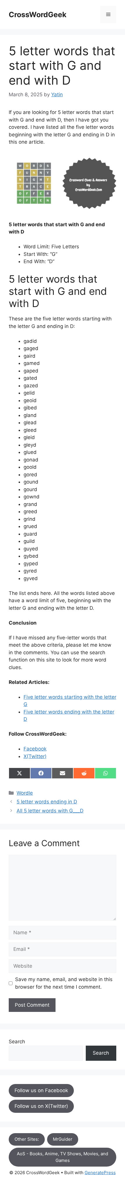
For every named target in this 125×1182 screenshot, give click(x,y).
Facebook (35, 749)
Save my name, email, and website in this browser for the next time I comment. (63, 983)
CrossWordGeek (38, 14)
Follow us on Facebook (41, 1090)
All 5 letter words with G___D (50, 811)
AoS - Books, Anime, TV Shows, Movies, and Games (62, 1157)
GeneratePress (100, 1172)
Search (17, 1041)
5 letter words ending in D (47, 802)
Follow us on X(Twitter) (41, 1106)
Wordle (25, 793)
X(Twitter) (35, 756)
